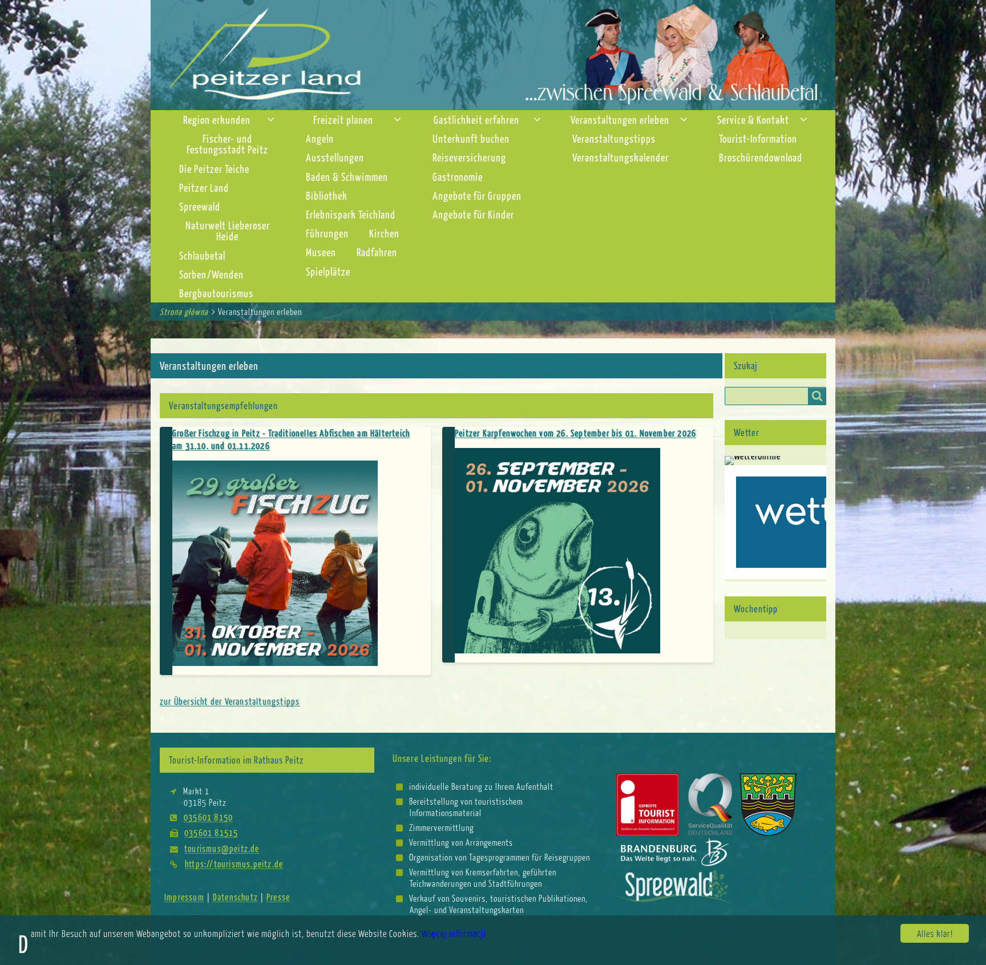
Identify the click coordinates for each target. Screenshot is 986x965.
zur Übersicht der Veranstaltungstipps (230, 701)
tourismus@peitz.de (222, 848)
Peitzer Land (204, 187)
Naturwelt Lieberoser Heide (227, 231)
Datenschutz (235, 896)
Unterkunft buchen (471, 138)
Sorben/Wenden (211, 274)
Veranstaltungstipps (614, 138)
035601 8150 (208, 816)
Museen (321, 252)
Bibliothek (326, 195)
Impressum (184, 896)
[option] (436, 561)
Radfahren (377, 252)
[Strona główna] (493, 54)
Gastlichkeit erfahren (476, 119)
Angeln (320, 138)
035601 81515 (211, 832)
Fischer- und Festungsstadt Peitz (227, 144)
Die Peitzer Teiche (214, 168)
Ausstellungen (335, 157)
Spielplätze (328, 271)
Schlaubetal (202, 255)
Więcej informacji (454, 933)
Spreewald (199, 206)
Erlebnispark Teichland (350, 214)
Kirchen (384, 233)
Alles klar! (935, 933)
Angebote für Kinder (473, 214)
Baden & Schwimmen (347, 176)
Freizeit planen (343, 119)
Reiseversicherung (469, 157)
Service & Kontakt (753, 119)
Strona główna (184, 311)
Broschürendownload (760, 157)
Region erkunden (216, 119)
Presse (278, 896)
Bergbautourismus (216, 293)
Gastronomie (458, 176)
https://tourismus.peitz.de (234, 863)
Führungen (327, 233)
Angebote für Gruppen (477, 195)
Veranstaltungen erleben (620, 119)
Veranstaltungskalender (620, 157)
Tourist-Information (758, 138)
